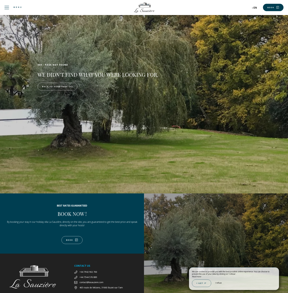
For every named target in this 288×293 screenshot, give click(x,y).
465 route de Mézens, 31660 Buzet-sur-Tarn (101, 287)
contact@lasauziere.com (91, 282)
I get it (202, 283)
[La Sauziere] (144, 7)
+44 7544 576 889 (88, 277)
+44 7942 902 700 (88, 271)
